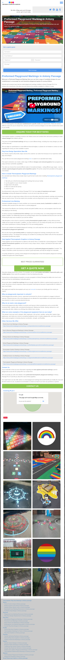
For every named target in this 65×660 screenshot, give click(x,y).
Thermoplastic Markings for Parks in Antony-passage (18, 631)
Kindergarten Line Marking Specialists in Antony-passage (19, 624)
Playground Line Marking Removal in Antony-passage (18, 614)
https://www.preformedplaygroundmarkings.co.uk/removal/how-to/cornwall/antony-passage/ (27, 332)
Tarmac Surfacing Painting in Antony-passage (16, 636)
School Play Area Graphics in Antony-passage (16, 629)
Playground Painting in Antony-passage (14, 656)
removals (33, 289)
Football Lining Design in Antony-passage (15, 610)
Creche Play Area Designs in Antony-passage (16, 626)
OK (43, 401)
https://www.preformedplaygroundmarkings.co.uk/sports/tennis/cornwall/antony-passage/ (27, 326)
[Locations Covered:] (2, 2)
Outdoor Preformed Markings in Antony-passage (17, 639)
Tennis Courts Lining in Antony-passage (14, 604)
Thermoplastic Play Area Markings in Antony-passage (17, 600)
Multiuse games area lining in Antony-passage (16, 605)
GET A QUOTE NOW (32, 268)
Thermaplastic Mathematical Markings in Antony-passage (19, 651)
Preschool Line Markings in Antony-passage (16, 621)
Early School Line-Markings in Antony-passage (16, 622)
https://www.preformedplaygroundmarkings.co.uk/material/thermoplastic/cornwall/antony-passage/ (29, 364)
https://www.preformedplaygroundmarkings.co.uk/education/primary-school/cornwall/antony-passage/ (30, 338)
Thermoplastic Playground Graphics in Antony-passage (19, 654)
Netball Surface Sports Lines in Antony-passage (17, 607)
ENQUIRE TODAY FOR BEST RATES (32, 132)
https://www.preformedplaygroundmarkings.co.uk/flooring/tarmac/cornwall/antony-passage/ (27, 351)
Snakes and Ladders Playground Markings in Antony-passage (20, 649)
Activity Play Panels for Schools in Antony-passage (17, 648)
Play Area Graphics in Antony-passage (14, 632)
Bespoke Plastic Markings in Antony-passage (16, 644)
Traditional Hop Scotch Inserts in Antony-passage (17, 646)
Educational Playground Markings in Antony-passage (18, 619)
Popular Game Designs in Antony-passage (15, 643)
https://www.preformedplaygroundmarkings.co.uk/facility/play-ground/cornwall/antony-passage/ (28, 345)
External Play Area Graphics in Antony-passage (17, 637)
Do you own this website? (25, 401)
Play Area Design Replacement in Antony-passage (17, 615)
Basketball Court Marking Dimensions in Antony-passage (19, 609)
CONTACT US (32, 386)
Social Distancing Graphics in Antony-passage (15, 658)
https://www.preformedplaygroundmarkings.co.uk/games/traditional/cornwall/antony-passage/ (28, 357)
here (30, 158)
